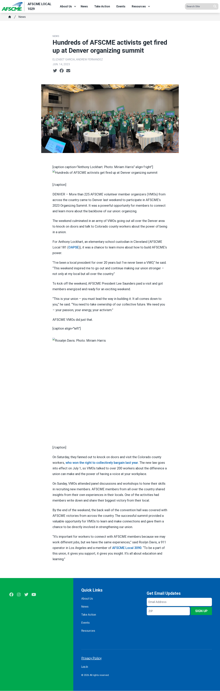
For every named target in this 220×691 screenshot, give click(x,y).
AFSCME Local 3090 (126, 548)
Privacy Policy (91, 658)
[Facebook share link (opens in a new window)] (61, 70)
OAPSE (73, 247)
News (84, 6)
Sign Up (201, 611)
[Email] (68, 70)
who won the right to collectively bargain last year (102, 463)
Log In (84, 666)
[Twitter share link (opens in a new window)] (55, 70)
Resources (139, 6)
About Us (66, 6)
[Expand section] (75, 6)
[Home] (9, 16)
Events (120, 6)
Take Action (102, 6)
